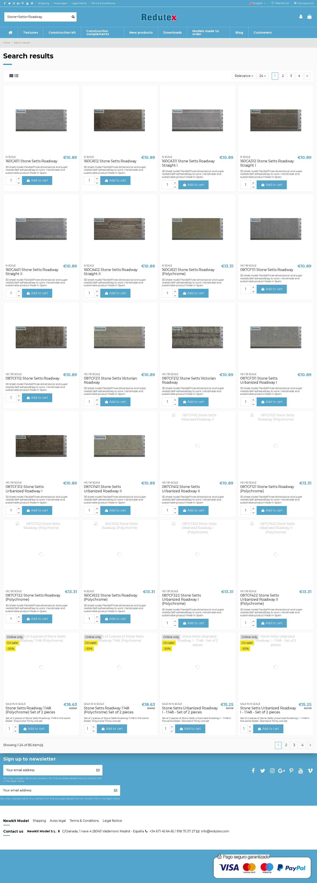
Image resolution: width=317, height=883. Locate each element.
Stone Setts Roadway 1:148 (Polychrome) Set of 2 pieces (30, 710)
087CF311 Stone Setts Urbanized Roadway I (258, 380)
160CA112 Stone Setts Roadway (110, 161)
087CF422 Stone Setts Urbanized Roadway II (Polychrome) (259, 599)
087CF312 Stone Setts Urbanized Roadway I (25, 489)
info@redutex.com (215, 831)
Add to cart (39, 180)
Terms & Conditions (103, 3)
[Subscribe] (97, 770)
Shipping (44, 3)
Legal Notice (79, 3)
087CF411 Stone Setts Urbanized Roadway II (103, 489)
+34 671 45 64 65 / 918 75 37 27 (172, 831)
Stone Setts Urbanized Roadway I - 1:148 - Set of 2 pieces (190, 710)
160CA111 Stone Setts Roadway (31, 161)
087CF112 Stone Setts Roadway (33, 378)
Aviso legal (61, 3)
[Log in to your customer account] (301, 16)
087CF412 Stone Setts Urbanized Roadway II (181, 489)
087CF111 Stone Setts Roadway (266, 270)
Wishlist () (282, 3)
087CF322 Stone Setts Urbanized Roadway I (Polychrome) (181, 599)
